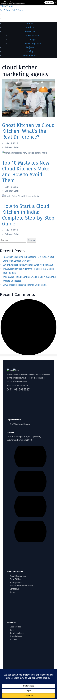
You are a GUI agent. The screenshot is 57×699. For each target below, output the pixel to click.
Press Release (16, 636)
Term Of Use (15, 579)
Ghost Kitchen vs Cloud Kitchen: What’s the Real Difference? (28, 131)
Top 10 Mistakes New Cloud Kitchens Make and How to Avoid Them (25, 172)
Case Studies (15, 627)
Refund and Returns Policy (21, 586)
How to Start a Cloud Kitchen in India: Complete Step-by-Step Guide (28, 215)
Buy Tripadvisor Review (20, 424)
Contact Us (14, 589)
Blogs (12, 630)
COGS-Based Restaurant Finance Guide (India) (25, 285)
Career (13, 592)
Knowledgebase (17, 633)
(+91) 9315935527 (18, 389)
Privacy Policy (16, 582)
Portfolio (13, 639)
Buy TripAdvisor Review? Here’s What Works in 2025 (28, 265)
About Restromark (18, 576)
